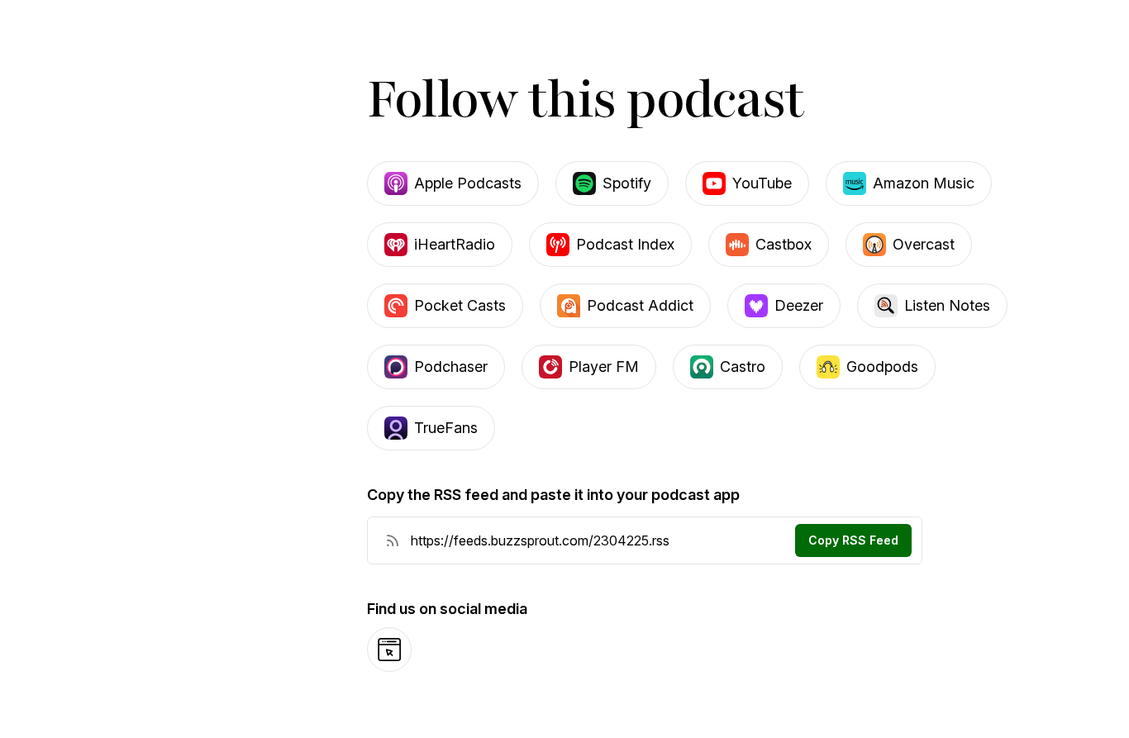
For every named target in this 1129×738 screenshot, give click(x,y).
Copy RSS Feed (853, 540)
